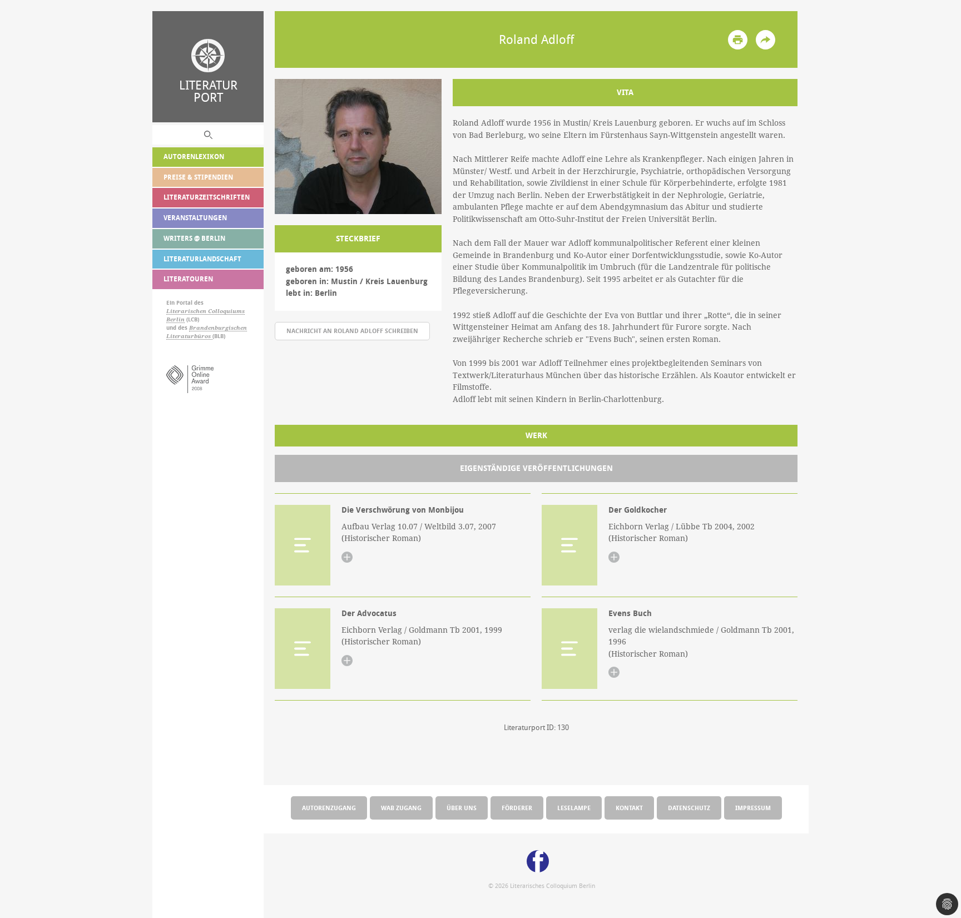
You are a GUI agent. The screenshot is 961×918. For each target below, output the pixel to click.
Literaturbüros (189, 336)
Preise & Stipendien (198, 177)
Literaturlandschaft (202, 259)
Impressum (753, 807)
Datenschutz (689, 807)
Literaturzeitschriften (207, 197)
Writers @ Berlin (194, 238)
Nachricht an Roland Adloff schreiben (352, 330)
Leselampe (574, 807)
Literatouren (188, 279)
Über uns (462, 807)
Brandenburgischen (218, 328)
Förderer (517, 807)
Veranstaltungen (195, 217)
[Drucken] (737, 39)
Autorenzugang (329, 807)
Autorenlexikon (194, 156)
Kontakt (629, 807)
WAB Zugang (401, 807)
